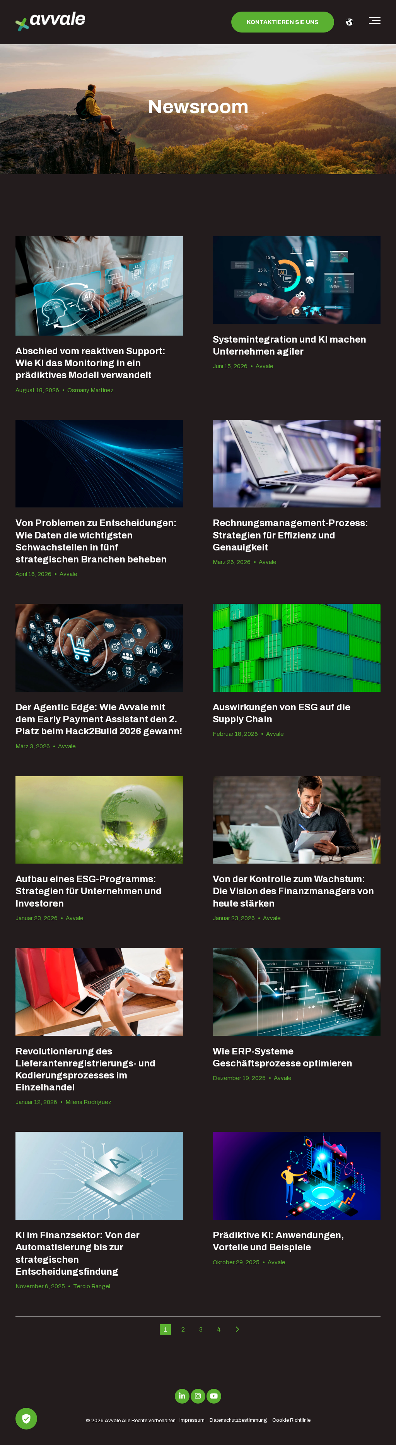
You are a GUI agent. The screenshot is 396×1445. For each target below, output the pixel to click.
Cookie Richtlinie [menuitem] (291, 1420)
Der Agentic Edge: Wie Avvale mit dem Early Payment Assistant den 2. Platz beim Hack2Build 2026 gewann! (98, 719)
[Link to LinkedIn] (182, 1396)
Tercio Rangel (91, 1286)
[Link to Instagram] (198, 1396)
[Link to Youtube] (214, 1396)
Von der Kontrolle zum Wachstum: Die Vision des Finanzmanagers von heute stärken (293, 891)
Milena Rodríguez (88, 1102)
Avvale (264, 366)
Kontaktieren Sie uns (283, 22)
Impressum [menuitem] (192, 1420)
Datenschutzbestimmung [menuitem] (238, 1420)
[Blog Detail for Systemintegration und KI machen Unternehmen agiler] (297, 280)
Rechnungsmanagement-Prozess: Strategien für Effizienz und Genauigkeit (290, 535)
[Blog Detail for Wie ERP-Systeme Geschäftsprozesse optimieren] (297, 992)
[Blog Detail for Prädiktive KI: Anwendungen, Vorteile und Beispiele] (297, 1176)
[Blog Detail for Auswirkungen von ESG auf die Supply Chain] (297, 648)
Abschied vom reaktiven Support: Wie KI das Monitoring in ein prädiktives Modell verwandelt (90, 363)
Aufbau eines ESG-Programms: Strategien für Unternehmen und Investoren (88, 891)
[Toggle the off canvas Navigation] (374, 22)
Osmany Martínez (90, 390)
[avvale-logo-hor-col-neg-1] (50, 22)
